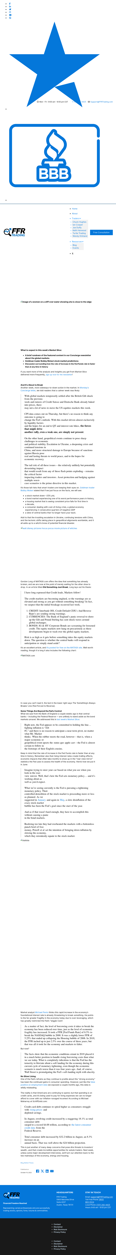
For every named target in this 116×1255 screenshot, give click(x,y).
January (42, 799)
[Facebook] (37, 1171)
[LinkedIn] (47, 1171)
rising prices (36, 1109)
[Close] (72, 253)
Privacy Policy (60, 1232)
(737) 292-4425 (103, 1205)
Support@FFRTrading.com (102, 102)
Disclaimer (58, 1227)
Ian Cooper (78, 225)
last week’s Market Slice (68, 719)
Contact (57, 1224)
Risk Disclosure (60, 1229)
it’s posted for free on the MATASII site (64, 647)
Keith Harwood (79, 230)
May (62, 799)
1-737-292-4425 (79, 102)
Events (76, 248)
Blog (75, 245)
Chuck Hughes (79, 222)
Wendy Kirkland (80, 236)
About (74, 213)
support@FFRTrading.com (102, 1197)
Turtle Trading (79, 233)
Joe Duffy (77, 227)
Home (74, 208)
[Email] (52, 1171)
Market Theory (29, 1163)
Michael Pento (41, 1012)
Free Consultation (101, 232)
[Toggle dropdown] (80, 218)
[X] (42, 1171)
